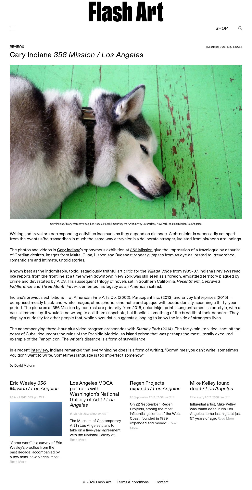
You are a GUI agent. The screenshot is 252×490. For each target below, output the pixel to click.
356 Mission (141, 249)
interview (39, 350)
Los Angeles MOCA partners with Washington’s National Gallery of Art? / (94, 394)
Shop (222, 28)
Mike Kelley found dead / (211, 385)
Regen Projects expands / (155, 385)
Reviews (17, 46)
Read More (18, 461)
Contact (162, 482)
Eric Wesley (34, 385)
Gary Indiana (68, 249)
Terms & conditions (133, 482)
